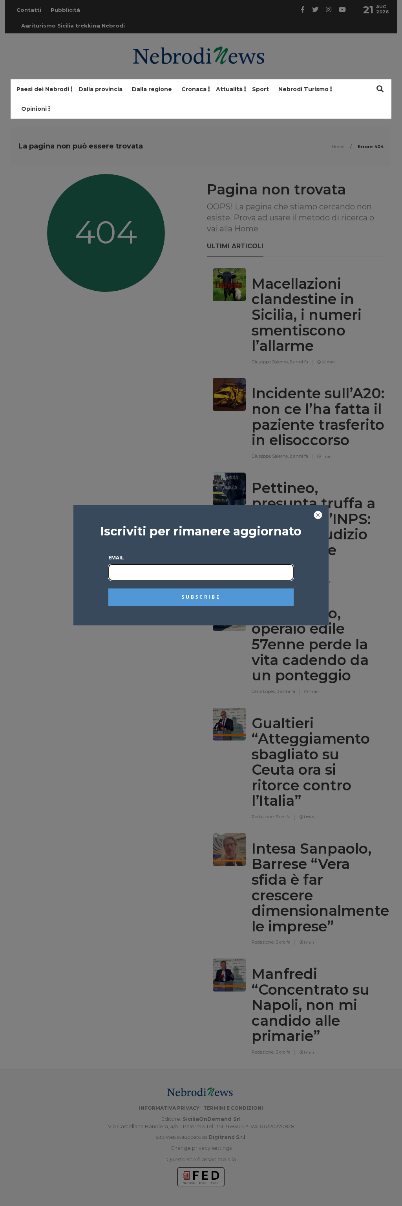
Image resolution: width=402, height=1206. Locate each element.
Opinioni (34, 108)
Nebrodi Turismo (303, 89)
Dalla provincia (100, 89)
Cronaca (193, 89)
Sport (260, 89)
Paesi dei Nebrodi (42, 89)
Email (116, 557)
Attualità (229, 89)
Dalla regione (152, 89)
